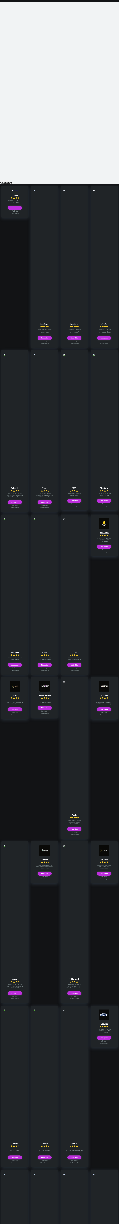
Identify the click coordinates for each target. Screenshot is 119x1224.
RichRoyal (104, 488)
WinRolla (15, 652)
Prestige (15, 195)
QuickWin (15, 488)
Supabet (15, 979)
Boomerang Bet (45, 695)
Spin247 (74, 1143)
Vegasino (104, 695)
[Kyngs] (15, 691)
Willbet (45, 652)
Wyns (44, 488)
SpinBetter (74, 324)
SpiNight (104, 1024)
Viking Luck (74, 979)
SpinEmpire (44, 324)
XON (74, 488)
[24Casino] (104, 855)
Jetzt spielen (14, 208)
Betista (104, 324)
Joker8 (74, 652)
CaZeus (45, 1143)
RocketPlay (104, 533)
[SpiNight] (104, 1019)
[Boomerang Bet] (44, 691)
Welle (74, 815)
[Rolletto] (44, 855)
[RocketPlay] (104, 528)
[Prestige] (15, 190)
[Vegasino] (104, 691)
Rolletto (44, 859)
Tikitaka (14, 1143)
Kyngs (14, 695)
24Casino (104, 859)
